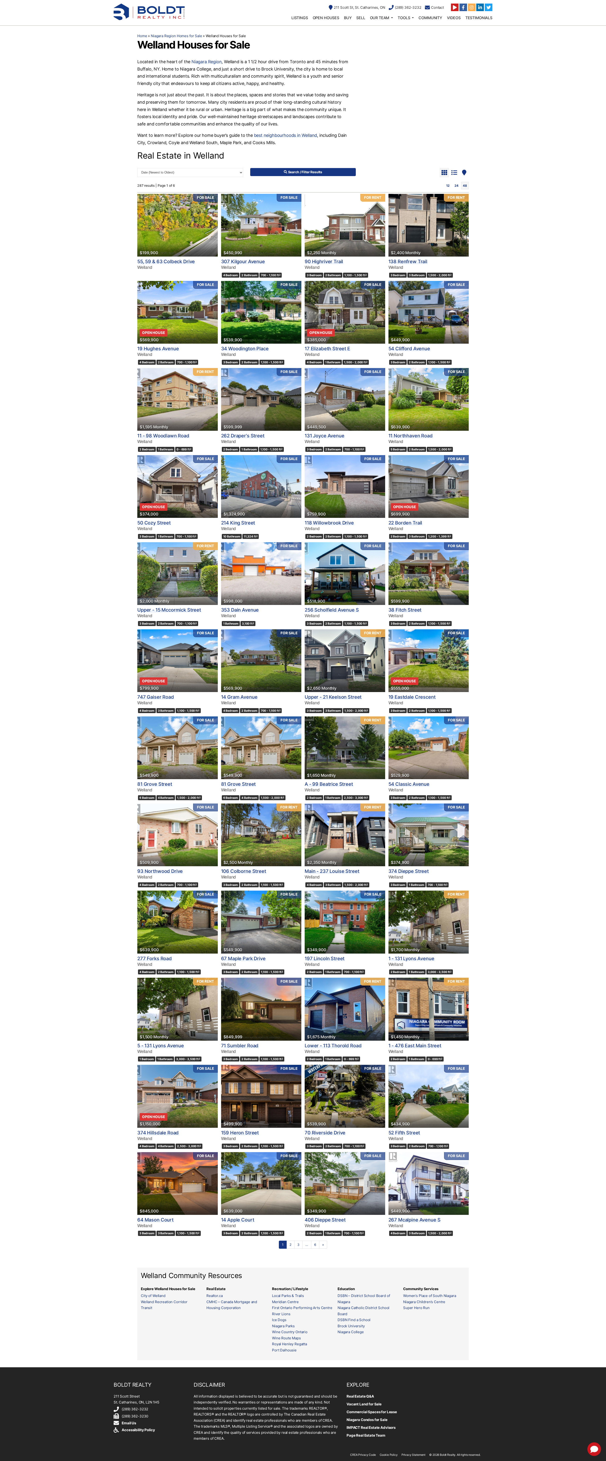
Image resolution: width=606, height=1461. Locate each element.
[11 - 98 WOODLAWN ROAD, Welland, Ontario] (177, 399)
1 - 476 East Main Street (414, 1045)
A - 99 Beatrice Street (329, 784)
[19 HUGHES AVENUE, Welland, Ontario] (177, 312)
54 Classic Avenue (408, 784)
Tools (404, 17)
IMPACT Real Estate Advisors (371, 1427)
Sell (360, 17)
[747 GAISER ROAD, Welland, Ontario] (177, 660)
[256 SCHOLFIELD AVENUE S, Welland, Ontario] (345, 573)
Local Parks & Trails (288, 1295)
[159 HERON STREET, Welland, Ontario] (261, 1096)
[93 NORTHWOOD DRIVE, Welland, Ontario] (177, 835)
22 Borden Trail (405, 523)
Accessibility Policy (138, 1430)
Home (142, 36)
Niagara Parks (283, 1326)
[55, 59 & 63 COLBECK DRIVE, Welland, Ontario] (177, 225)
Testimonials (478, 17)
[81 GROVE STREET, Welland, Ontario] (177, 747)
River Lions (281, 1314)
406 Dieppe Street (325, 1220)
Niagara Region (207, 61)
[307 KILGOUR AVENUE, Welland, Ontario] (261, 225)
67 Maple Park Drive (243, 958)
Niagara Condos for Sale (367, 1419)
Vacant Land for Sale (364, 1404)
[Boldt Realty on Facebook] (463, 7)
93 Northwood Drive (160, 871)
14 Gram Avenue (239, 697)
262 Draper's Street (242, 436)
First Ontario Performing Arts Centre (302, 1308)
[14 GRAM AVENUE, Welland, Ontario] (261, 660)
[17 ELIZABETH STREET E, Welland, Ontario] (345, 312)
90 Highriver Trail (324, 261)
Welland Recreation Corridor (164, 1302)
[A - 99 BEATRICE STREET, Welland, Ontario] (345, 747)
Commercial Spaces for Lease (372, 1412)
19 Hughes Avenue (158, 348)
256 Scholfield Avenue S (332, 610)
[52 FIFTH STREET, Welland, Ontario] (428, 1096)
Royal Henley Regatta (289, 1344)
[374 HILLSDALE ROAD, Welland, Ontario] (177, 1096)
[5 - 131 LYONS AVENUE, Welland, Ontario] (177, 1009)
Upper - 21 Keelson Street (333, 697)
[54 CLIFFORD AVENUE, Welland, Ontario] (428, 312)
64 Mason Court (155, 1220)
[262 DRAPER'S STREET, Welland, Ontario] (261, 399)
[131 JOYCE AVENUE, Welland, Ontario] (345, 399)
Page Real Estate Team (366, 1435)
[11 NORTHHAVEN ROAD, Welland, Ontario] (428, 399)
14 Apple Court (237, 1220)
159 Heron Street (240, 1133)
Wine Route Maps (286, 1338)
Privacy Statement (413, 1455)
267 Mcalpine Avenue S (414, 1220)
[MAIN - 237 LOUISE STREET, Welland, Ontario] (345, 835)
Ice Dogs (279, 1320)
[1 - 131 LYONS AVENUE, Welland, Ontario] (428, 922)
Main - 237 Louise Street (332, 871)
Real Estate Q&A (360, 1396)
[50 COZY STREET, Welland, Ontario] (177, 486)
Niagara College (351, 1332)
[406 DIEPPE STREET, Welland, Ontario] (345, 1183)
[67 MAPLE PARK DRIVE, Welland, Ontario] (261, 922)
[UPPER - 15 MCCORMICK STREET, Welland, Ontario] (177, 573)
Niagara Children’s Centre (424, 1302)
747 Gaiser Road (155, 697)
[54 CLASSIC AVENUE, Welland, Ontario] (428, 747)
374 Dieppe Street (408, 871)
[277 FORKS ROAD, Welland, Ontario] (177, 922)
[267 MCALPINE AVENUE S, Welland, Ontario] (428, 1183)
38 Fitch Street (405, 610)
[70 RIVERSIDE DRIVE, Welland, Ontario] (345, 1096)
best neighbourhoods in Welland (285, 135)
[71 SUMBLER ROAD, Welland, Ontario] (261, 1009)
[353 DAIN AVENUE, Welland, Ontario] (261, 573)
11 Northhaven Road (410, 436)
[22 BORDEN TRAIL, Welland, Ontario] (428, 486)
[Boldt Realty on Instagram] (472, 7)
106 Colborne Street (243, 871)
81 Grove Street (154, 784)
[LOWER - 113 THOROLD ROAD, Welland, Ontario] (345, 1009)
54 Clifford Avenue (409, 348)
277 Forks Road (154, 958)
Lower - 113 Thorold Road (333, 1045)
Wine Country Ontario (289, 1332)
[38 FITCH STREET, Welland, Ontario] (428, 573)
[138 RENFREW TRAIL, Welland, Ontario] (428, 225)
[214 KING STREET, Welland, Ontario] (261, 486)
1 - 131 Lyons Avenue (411, 958)
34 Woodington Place (245, 348)
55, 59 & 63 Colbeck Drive (166, 261)
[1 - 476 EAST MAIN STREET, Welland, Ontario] (428, 1009)
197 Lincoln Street (324, 958)
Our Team (379, 17)
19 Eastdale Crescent (412, 697)
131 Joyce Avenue (324, 436)
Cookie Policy (389, 1455)
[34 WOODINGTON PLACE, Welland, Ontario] (261, 312)
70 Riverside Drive (325, 1133)
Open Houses (326, 17)
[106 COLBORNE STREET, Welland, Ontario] (261, 835)
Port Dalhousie (284, 1350)
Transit (146, 1308)
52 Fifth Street (404, 1133)
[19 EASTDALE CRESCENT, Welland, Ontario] (428, 660)
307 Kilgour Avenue (243, 261)
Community (430, 17)
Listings (299, 17)
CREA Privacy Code (363, 1455)
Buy (348, 17)
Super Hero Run (416, 1308)
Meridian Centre (285, 1302)
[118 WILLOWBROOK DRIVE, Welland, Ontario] (345, 486)
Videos (454, 17)
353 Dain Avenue (240, 610)
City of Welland (153, 1295)
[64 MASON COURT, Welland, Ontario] (177, 1183)
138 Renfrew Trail (407, 261)
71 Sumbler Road (240, 1045)
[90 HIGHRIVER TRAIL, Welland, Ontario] (345, 225)
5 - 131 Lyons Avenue (160, 1045)
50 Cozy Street (154, 523)
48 (465, 185)
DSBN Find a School (354, 1320)
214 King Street (238, 523)
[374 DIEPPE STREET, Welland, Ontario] (428, 835)
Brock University (351, 1326)
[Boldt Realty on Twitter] (488, 7)
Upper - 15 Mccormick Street (169, 610)
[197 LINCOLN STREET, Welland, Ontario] (345, 922)
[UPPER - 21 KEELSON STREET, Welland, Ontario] (345, 660)
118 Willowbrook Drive (329, 523)
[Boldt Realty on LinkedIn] (480, 7)
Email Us (129, 1423)
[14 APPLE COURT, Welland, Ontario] (261, 1183)
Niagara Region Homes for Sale (176, 36)
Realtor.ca (214, 1295)
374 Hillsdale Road (158, 1133)
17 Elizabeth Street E (327, 348)
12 (448, 185)
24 (456, 185)
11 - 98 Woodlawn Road (163, 436)
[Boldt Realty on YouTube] (455, 7)
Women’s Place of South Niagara (429, 1295)
